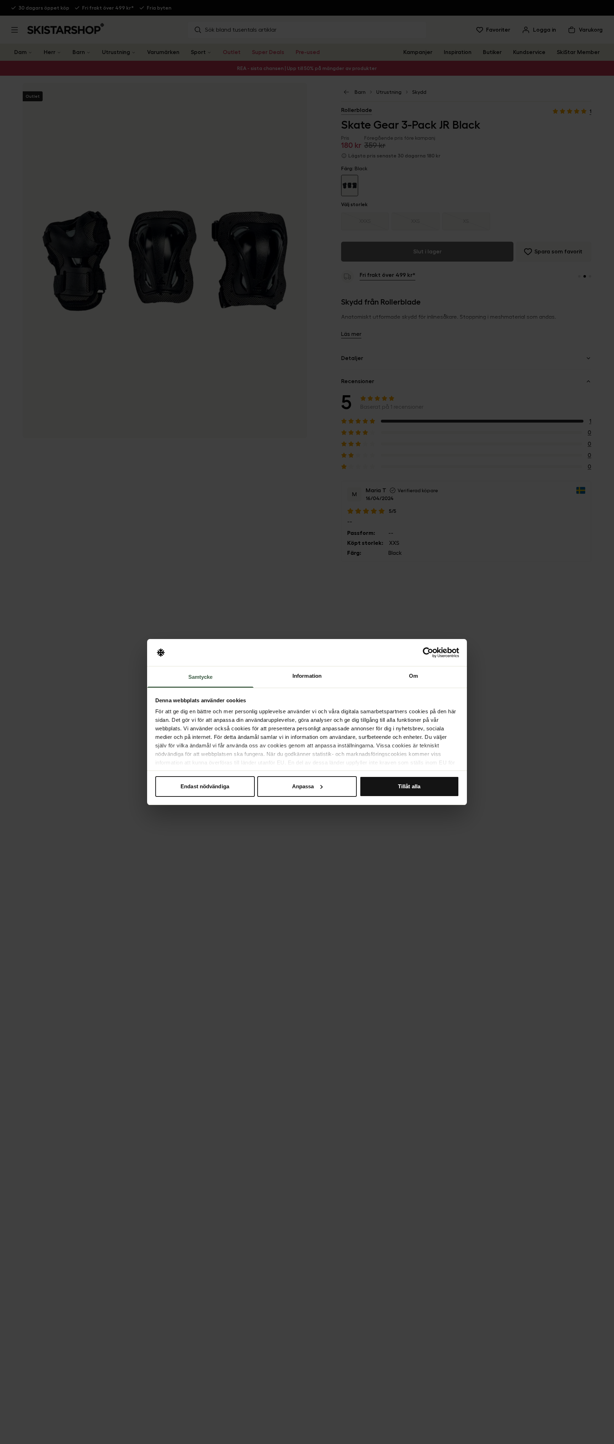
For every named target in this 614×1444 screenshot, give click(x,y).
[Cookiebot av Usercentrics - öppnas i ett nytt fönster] (428, 652)
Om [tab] (413, 676)
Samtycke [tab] (200, 677)
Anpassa (303, 786)
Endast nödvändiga (205, 786)
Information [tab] (307, 676)
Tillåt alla (409, 786)
